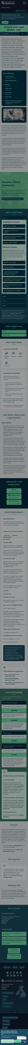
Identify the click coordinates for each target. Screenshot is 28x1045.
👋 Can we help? (21, 1038)
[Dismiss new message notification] (26, 1036)
